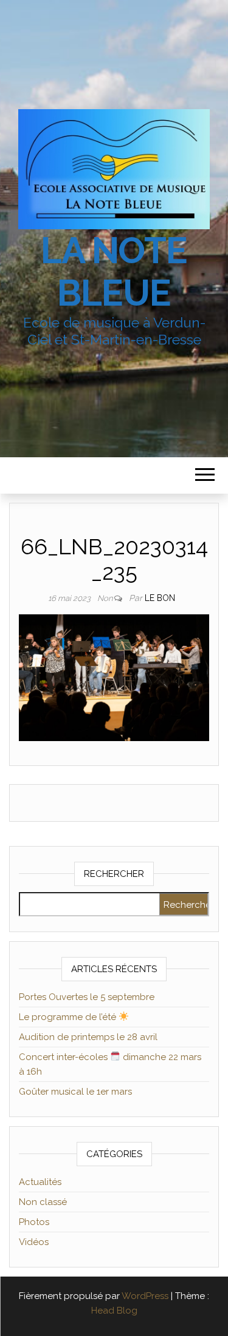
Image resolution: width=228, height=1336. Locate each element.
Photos (34, 1222)
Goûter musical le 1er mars (75, 1091)
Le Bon (160, 598)
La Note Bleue (114, 271)
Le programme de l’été (69, 1017)
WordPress (145, 1296)
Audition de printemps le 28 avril (88, 1037)
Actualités (40, 1182)
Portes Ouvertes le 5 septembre (86, 997)
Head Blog (114, 1310)
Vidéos (34, 1242)
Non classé (43, 1202)
